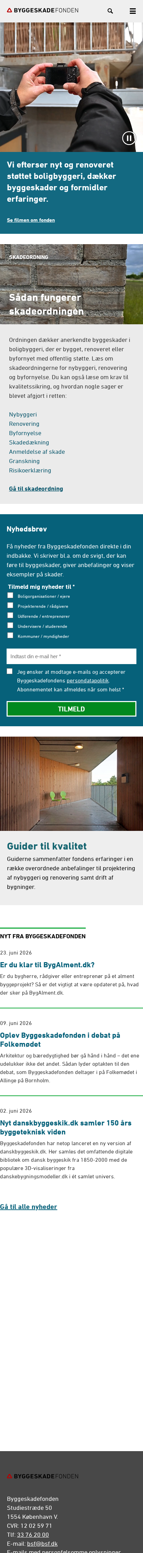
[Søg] (110, 11)
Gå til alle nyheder (28, 1206)
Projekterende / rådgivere (43, 606)
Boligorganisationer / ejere (44, 596)
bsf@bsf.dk (42, 1543)
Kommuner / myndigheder (43, 636)
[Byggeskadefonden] (42, 10)
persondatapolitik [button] (88, 680)
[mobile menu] (132, 11)
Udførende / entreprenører (44, 616)
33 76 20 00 (33, 1534)
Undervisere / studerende (42, 626)
